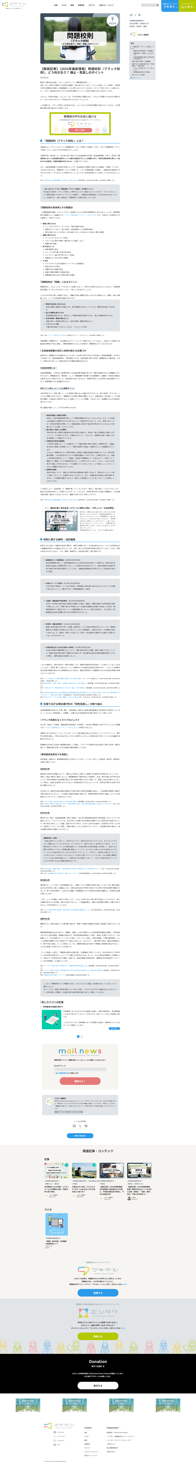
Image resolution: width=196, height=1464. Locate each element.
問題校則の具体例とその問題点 (143, 51)
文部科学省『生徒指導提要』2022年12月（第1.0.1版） (60, 180)
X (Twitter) (61, 1436)
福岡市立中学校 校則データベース (54, 975)
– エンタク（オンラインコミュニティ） (119, 1440)
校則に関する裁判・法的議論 (141, 61)
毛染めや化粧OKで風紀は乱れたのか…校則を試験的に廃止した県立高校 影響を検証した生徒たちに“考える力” (77, 804)
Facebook (60, 1432)
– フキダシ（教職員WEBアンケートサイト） (121, 1436)
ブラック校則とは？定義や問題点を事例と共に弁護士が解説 (62, 678)
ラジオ (64, 5)
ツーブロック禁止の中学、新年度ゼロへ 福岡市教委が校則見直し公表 (65, 966)
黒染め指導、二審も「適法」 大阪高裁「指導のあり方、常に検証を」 (65, 683)
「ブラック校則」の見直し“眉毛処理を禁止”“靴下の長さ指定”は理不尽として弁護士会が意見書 (72, 970)
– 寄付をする (111, 1444)
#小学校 (132, 26)
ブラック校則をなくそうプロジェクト (143, 69)
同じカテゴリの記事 (138, 75)
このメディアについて (91, 1452)
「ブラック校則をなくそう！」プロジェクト (80, 215)
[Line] (86, 1126)
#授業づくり (48, 1184)
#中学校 (139, 26)
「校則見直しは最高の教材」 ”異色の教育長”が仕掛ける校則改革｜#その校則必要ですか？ (72, 869)
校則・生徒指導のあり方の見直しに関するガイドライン (60, 873)
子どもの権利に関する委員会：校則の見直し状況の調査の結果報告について (67, 910)
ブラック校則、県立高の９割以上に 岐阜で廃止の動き (60, 801)
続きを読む (114, 1028)
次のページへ (137, 78)
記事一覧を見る (80, 1136)
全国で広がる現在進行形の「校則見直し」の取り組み (143, 65)
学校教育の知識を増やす (137, 20)
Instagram (60, 1440)
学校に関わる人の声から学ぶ (97, 1181)
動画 (72, 5)
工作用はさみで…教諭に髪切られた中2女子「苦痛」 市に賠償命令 (64, 688)
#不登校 (75, 1184)
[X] (80, 1126)
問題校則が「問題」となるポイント (143, 54)
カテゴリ (92, 5)
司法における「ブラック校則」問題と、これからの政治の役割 (62, 697)
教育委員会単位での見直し (142, 72)
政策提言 (81, 5)
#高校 (144, 26)
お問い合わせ (111, 1452)
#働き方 (57, 1184)
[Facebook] (74, 1126)
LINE (58, 1445)
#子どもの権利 (134, 23)
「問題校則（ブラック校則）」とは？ (143, 47)
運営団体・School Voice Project (117, 1432)
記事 (55, 5)
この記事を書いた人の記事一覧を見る (69, 1112)
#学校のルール (144, 23)
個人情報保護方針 (62, 1073)
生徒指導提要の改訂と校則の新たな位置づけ (143, 58)
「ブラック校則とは (54, 335)
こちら (124, 1284)
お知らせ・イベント (106, 5)
